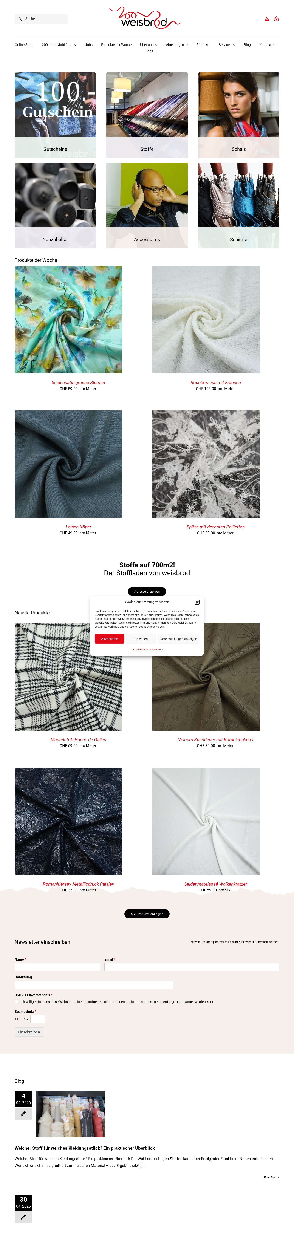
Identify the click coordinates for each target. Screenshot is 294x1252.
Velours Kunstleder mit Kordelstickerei (215, 739)
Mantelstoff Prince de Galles (78, 739)
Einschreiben (29, 1032)
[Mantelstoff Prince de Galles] (68, 626)
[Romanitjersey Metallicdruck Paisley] (68, 771)
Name (20, 959)
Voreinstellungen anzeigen (178, 639)
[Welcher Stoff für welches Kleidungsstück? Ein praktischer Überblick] (70, 1114)
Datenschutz (140, 649)
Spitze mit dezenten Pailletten (216, 527)
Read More (270, 1177)
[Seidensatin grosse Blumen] (68, 269)
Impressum (156, 649)
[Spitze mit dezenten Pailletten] (206, 414)
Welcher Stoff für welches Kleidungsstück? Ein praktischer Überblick (85, 1148)
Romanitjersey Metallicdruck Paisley (78, 884)
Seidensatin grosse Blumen (78, 382)
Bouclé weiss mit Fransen (215, 382)
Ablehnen (141, 639)
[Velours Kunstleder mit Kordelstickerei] (206, 626)
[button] (197, 602)
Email (109, 959)
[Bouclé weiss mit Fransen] (206, 269)
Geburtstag (23, 977)
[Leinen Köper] (68, 414)
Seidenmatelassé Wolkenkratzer (215, 884)
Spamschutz (25, 1012)
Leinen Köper (78, 527)
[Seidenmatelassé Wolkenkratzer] (206, 771)
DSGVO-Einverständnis (33, 995)
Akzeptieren (109, 639)
